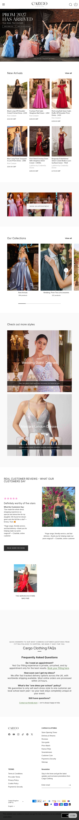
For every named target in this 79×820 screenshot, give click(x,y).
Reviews (45, 739)
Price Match (46, 746)
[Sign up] (70, 785)
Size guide (45, 742)
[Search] (70, 4)
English (10, 806)
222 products (56, 295)
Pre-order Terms (14, 777)
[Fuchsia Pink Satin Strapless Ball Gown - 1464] (39, 94)
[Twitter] (32, 734)
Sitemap (45, 762)
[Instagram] (18, 734)
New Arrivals (15, 73)
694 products (23, 295)
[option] (39, 35)
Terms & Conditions (15, 774)
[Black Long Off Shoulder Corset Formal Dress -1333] (17, 94)
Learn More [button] (7, 817)
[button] (13, 270)
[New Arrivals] (22, 267)
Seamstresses (47, 752)
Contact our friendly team (28, 703)
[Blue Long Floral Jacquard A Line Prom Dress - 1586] (17, 141)
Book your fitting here (58, 668)
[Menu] (3, 4)
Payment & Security (49, 759)
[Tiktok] (23, 734)
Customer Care (47, 755)
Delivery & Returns (48, 736)
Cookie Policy (13, 783)
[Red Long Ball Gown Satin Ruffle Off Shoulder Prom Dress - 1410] (62, 94)
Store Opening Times (49, 732)
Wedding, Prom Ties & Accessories (56, 292)
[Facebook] (9, 734)
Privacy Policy (13, 780)
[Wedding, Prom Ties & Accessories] (56, 267)
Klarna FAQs (46, 749)
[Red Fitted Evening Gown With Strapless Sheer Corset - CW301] (39, 141)
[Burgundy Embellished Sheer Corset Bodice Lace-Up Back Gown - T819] (62, 141)
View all (68, 73)
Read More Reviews (16, 548)
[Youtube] (14, 734)
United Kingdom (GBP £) (13, 801)
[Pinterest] (27, 734)
